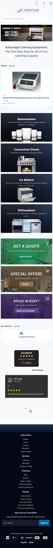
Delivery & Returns (25, 487)
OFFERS (25, 284)
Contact (26, 445)
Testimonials (26, 451)
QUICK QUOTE (25, 256)
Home (25, 439)
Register (45, 522)
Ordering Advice (25, 484)
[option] (26, 33)
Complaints (25, 496)
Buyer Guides (25, 481)
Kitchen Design (26, 466)
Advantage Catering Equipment (23, 533)
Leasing (26, 460)
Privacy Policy (25, 499)
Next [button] (49, 108)
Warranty (25, 463)
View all (12, 66)
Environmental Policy (25, 508)
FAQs (26, 475)
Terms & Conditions (26, 505)
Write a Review (37, 370)
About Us (25, 448)
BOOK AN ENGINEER (25, 311)
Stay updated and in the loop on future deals (26, 516)
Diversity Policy (26, 502)
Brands (25, 478)
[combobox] (26, 18)
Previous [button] (4, 108)
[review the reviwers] (9, 386)
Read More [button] (12, 402)
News (26, 442)
